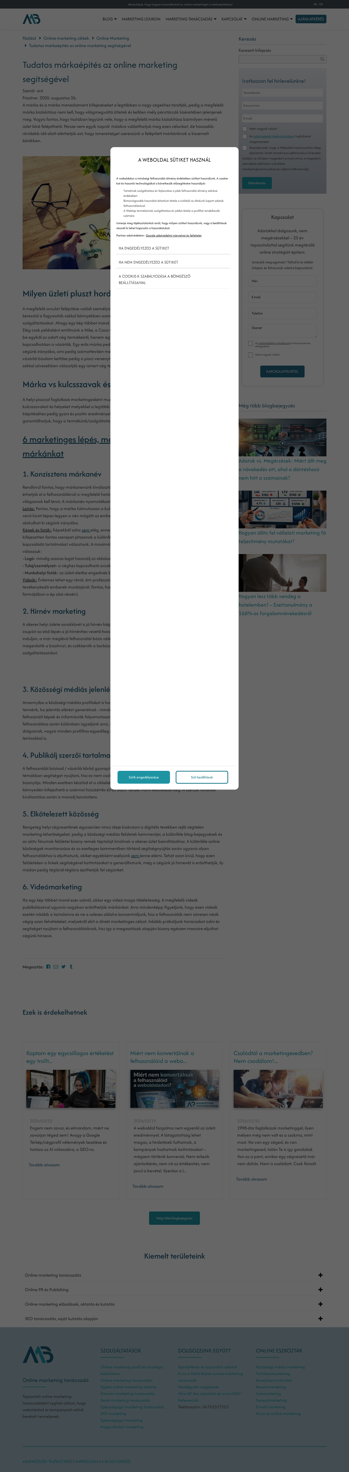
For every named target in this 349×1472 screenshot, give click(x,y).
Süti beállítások (202, 777)
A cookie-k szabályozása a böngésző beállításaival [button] (154, 279)
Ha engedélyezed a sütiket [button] (144, 248)
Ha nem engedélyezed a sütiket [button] (148, 262)
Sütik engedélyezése (144, 777)
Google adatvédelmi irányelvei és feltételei (174, 235)
